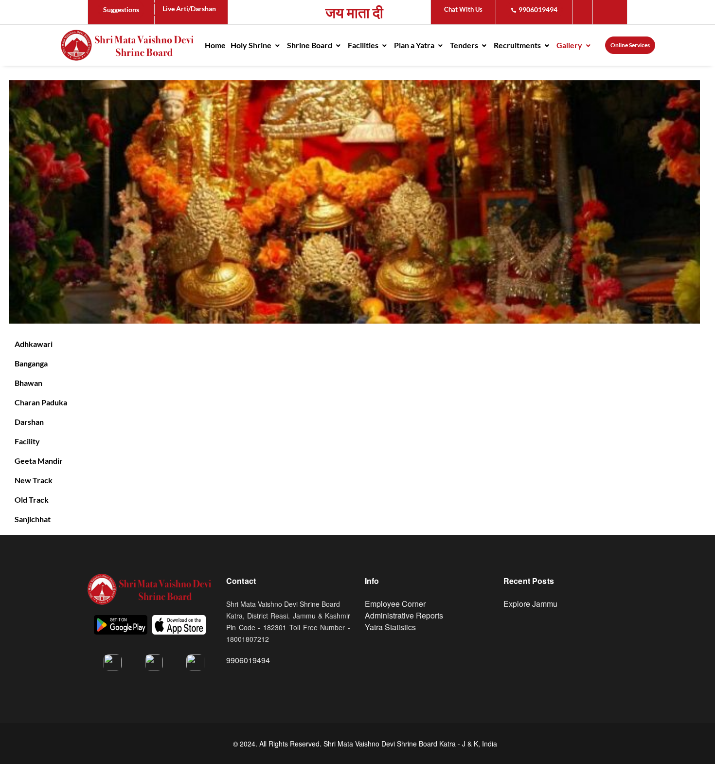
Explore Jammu (530, 603)
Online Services (630, 45)
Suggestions (121, 9)
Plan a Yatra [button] (415, 45)
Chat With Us (463, 9)
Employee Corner (395, 603)
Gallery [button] (570, 45)
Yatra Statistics (390, 627)
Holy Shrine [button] (252, 45)
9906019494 (537, 9)
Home (215, 45)
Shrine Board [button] (310, 45)
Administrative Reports (404, 615)
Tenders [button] (465, 45)
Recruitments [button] (518, 45)
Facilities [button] (364, 45)
